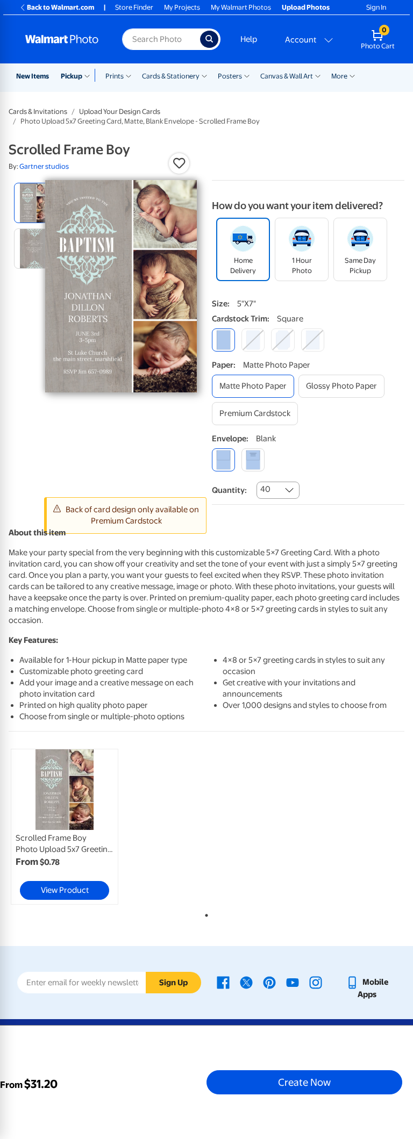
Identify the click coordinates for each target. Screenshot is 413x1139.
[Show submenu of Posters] (247, 75)
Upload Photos (306, 7)
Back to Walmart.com (60, 7)
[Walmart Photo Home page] (62, 39)
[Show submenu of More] (352, 75)
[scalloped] (312, 340)
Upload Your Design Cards (119, 112)
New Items (32, 76)
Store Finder (134, 7)
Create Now (304, 1082)
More (339, 76)
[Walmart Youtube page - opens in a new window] (292, 982)
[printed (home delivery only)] (253, 459)
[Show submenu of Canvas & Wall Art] (318, 75)
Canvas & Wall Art (286, 76)
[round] (253, 340)
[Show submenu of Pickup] (89, 75)
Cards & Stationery (171, 76)
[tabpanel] (75, 827)
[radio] (34, 203)
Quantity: (229, 490)
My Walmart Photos (241, 7)
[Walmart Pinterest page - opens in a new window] (269, 982)
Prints (114, 76)
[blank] (223, 459)
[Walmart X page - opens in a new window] (246, 982)
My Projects (182, 7)
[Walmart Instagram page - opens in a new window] (315, 982)
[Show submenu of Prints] (128, 75)
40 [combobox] (265, 489)
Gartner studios (44, 166)
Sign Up (173, 982)
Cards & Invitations (38, 112)
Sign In (376, 7)
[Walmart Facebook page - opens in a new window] (223, 982)
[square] (223, 340)
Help (248, 39)
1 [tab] (204, 913)
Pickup (71, 76)
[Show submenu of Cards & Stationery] (204, 75)
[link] (64, 826)
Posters (230, 76)
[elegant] (282, 340)
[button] (179, 163)
